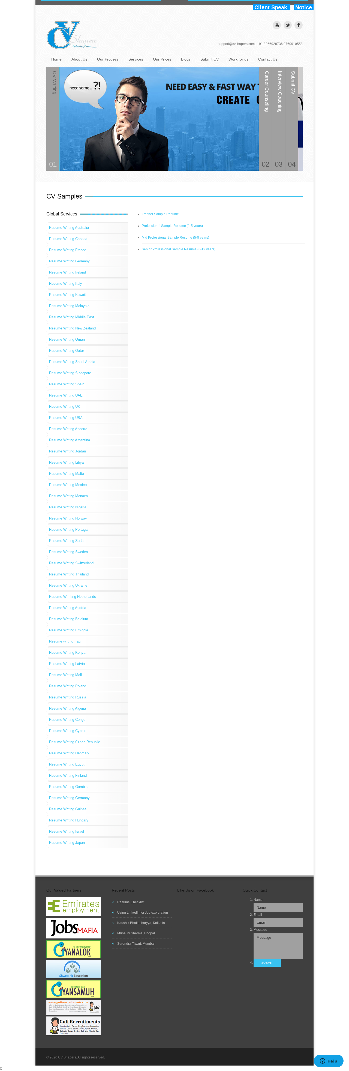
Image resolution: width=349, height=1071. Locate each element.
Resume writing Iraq (64, 641)
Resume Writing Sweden (68, 552)
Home (56, 59)
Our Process (108, 59)
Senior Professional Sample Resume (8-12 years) (178, 249)
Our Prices (162, 59)
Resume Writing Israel (66, 831)
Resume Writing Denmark (69, 753)
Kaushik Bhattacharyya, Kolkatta (141, 923)
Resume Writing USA (66, 418)
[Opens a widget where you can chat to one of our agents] (329, 1061)
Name (258, 900)
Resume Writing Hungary (68, 820)
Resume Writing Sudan (67, 541)
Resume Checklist (130, 902)
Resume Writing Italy (65, 283)
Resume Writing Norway (68, 518)
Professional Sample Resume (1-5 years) (172, 226)
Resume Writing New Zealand (72, 328)
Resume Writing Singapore (70, 373)
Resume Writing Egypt (67, 764)
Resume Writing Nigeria (67, 507)
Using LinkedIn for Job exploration (142, 912)
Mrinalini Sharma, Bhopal (136, 933)
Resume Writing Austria (67, 608)
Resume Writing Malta (66, 474)
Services (135, 59)
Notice (304, 7)
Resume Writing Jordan (67, 451)
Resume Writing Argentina (69, 440)
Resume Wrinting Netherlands (72, 597)
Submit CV (209, 59)
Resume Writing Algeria (67, 708)
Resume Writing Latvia (67, 664)
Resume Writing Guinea (67, 809)
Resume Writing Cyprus (67, 731)
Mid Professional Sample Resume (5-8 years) (175, 237)
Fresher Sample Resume (160, 214)
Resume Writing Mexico (68, 485)
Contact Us (267, 59)
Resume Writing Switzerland (71, 563)
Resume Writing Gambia (68, 787)
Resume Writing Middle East (71, 317)
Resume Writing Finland (68, 775)
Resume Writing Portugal (68, 529)
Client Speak (271, 7)
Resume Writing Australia (69, 228)
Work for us (238, 59)
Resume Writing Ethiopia (68, 630)
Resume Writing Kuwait (67, 295)
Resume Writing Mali (65, 675)
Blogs (186, 59)
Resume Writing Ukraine (68, 585)
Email (258, 915)
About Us (79, 59)
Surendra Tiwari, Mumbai (136, 944)
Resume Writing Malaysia (69, 306)
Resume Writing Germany (69, 261)
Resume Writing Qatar (66, 351)
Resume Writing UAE (66, 395)
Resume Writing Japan (67, 843)
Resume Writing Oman (67, 339)
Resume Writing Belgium (68, 619)
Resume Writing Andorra (68, 429)
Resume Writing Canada (68, 239)
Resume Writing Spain (66, 384)
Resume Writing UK (64, 406)
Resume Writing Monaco (68, 496)
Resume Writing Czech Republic (74, 742)
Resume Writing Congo (67, 720)
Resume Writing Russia (67, 697)
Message (260, 930)
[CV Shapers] (73, 35)
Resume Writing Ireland (67, 272)
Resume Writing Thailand (69, 574)
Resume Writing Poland (67, 686)
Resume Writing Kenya (67, 652)
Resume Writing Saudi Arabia (72, 362)
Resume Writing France (67, 250)
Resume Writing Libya (66, 462)
